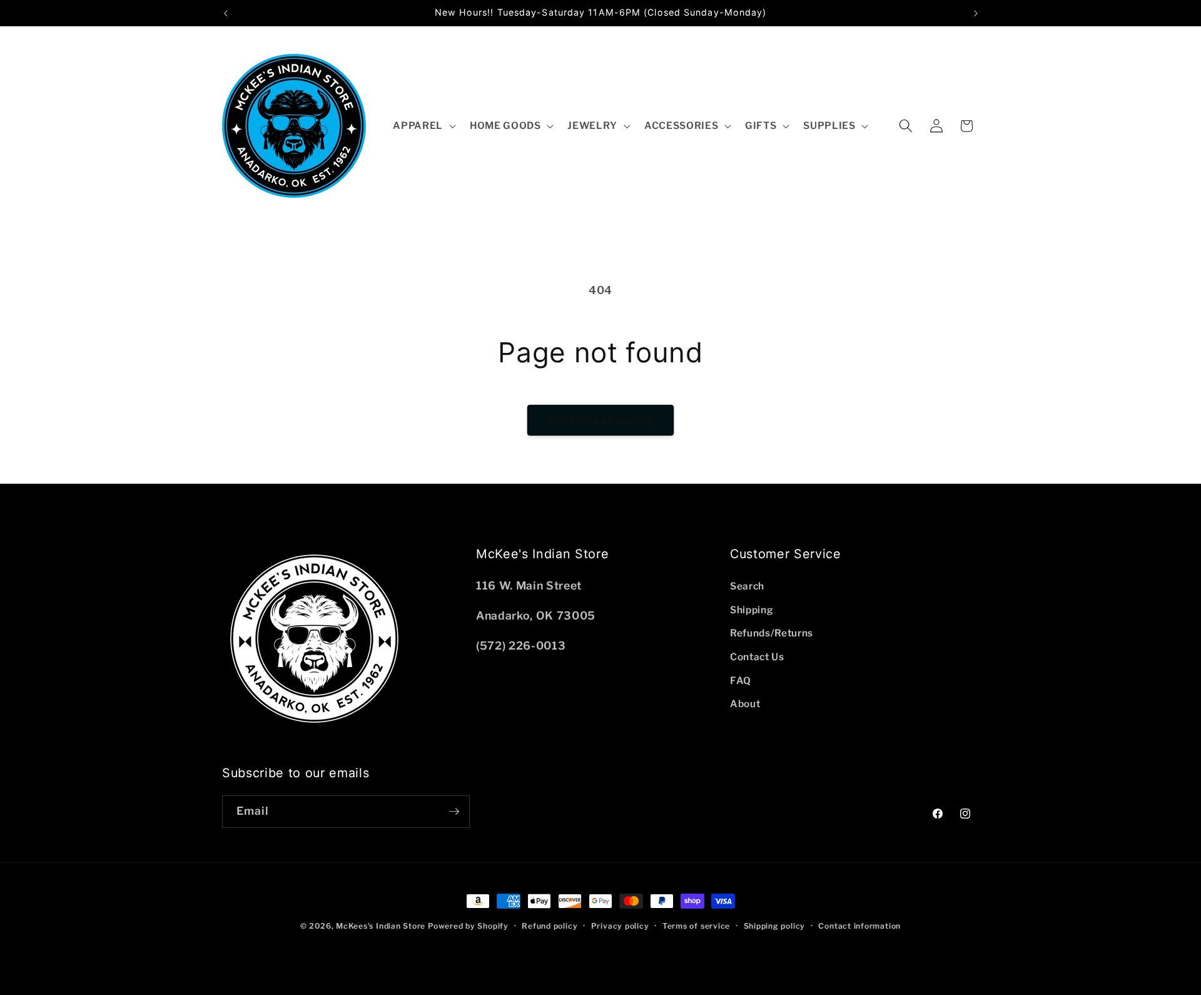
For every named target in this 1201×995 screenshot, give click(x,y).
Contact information (859, 926)
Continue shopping (600, 420)
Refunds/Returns (771, 633)
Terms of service (696, 926)
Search (747, 586)
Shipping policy (775, 926)
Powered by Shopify (468, 926)
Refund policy (549, 926)
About (745, 704)
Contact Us (757, 657)
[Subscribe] (454, 811)
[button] (423, 125)
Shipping (751, 610)
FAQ (740, 680)
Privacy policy (620, 926)
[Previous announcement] (226, 13)
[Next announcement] (976, 13)
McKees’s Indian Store (382, 926)
